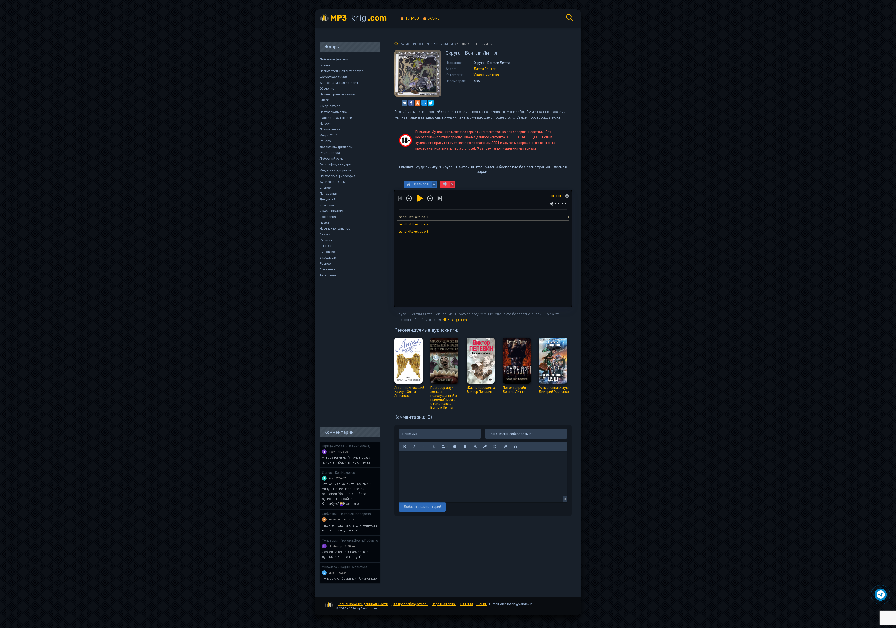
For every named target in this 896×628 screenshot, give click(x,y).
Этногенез (327, 269)
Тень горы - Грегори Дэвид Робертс (350, 541)
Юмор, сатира (330, 106)
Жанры (434, 19)
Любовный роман (333, 158)
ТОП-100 (412, 19)
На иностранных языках (338, 94)
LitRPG (324, 100)
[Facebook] (411, 103)
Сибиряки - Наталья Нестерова (346, 514)
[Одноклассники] (417, 103)
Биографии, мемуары (335, 164)
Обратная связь (444, 604)
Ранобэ (325, 141)
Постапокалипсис (333, 112)
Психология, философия (337, 176)
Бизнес (325, 187)
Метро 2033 (328, 135)
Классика (327, 205)
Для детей (328, 199)
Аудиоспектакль (332, 182)
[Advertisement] (347, 353)
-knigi (358, 18)
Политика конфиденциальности (363, 604)
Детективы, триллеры (336, 147)
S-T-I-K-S (326, 246)
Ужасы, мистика (486, 75)
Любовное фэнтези (334, 59)
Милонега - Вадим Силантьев (345, 567)
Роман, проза (330, 152)
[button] (404, 446)
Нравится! (424, 184)
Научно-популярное (335, 228)
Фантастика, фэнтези (336, 117)
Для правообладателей (409, 604)
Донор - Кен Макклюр (338, 473)
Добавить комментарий (422, 507)
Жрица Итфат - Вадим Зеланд (346, 446)
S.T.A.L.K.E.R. (328, 257)
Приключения (330, 129)
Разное (325, 263)
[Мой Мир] (424, 103)
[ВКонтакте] (404, 103)
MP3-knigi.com (454, 319)
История (326, 123)
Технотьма (328, 275)
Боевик (325, 65)
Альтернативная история (339, 82)
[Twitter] (431, 103)
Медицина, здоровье (335, 170)
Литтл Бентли (485, 69)
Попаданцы (328, 193)
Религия (326, 240)
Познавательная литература (342, 71)
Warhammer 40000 (333, 77)
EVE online (327, 252)
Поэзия (325, 222)
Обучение (327, 88)
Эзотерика (328, 217)
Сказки (325, 234)
